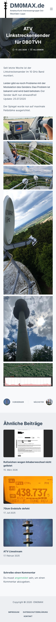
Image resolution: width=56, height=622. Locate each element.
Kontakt (28, 616)
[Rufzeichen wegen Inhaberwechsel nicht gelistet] (28, 443)
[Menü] (51, 9)
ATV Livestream (12, 551)
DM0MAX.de (27, 5)
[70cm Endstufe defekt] (28, 490)
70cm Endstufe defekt (16, 508)
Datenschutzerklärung (35, 612)
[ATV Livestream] (28, 533)
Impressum (13, 612)
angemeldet (21, 577)
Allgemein (38, 50)
